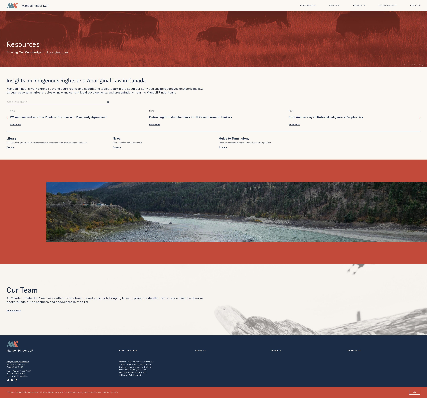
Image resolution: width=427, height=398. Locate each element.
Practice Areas (306, 5)
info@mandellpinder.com (18, 362)
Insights (276, 350)
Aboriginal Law (57, 52)
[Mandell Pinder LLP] (27, 5)
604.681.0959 (16, 367)
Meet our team (14, 311)
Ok (414, 392)
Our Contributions (386, 5)
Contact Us (415, 5)
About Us (333, 5)
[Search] (108, 102)
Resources (358, 5)
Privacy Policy (111, 392)
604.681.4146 (19, 364)
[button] (7, 117)
